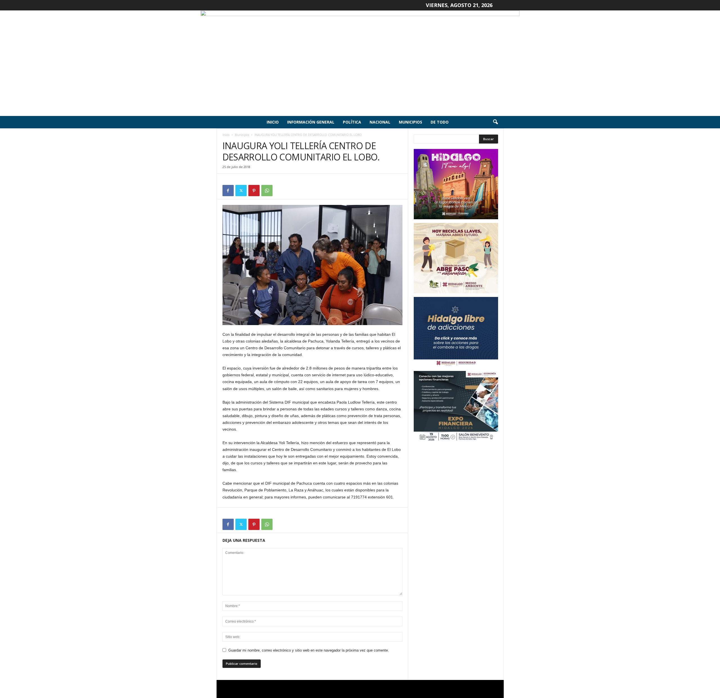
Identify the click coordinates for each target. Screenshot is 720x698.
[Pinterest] (254, 190)
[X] (241, 190)
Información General (310, 122)
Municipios (410, 122)
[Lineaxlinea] (360, 63)
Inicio (273, 122)
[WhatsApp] (267, 190)
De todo (440, 122)
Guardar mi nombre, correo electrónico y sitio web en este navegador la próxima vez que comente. (308, 650)
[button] (495, 122)
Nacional (380, 122)
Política (352, 122)
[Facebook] (228, 190)
